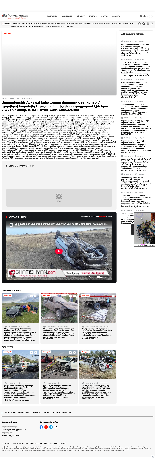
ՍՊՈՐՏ (104, 16)
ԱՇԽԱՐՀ (81, 16)
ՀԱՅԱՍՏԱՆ (66, 16)
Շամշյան (7, 33)
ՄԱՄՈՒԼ (93, 16)
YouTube (102, 216)
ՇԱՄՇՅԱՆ (52, 16)
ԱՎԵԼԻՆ (116, 16)
